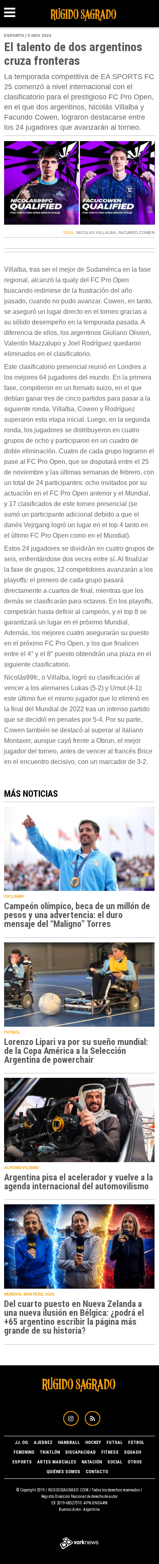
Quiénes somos (63, 1471)
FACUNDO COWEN (136, 232)
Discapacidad (80, 1452)
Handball (69, 1442)
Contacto (97, 1471)
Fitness (110, 1452)
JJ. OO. (22, 1442)
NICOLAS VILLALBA (96, 232)
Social (114, 1462)
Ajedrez (43, 1442)
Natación (92, 1462)
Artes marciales (56, 1462)
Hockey (93, 1442)
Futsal (114, 1442)
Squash (132, 1452)
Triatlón (50, 1452)
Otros (135, 1462)
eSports (22, 1462)
